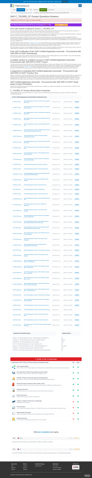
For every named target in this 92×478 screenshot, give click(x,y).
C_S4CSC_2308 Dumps (17, 272)
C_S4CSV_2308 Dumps (17, 278)
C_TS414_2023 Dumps (17, 325)
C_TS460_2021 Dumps (17, 179)
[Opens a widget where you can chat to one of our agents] (87, 475)
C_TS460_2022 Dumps (17, 255)
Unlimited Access (20, 9)
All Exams (13, 469)
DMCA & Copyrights (57, 469)
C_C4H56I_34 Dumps (17, 305)
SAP (16, 12)
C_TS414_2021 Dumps (17, 239)
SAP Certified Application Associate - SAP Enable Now (34, 189)
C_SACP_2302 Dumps (17, 250)
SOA (62, 350)
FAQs (31, 9)
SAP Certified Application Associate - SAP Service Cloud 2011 (36, 164)
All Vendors (13, 467)
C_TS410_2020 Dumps (17, 159)
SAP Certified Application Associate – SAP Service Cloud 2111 (36, 193)
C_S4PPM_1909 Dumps (17, 153)
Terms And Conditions (57, 467)
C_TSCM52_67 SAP (28, 66)
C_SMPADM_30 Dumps (17, 130)
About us (25, 467)
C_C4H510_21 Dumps (17, 193)
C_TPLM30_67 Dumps (17, 113)
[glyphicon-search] (80, 5)
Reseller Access (43, 9)
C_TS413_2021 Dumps (17, 204)
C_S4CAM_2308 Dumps (17, 261)
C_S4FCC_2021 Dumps (17, 222)
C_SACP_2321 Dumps (17, 309)
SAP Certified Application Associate (25, 12)
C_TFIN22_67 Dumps (17, 107)
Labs (27, 9)
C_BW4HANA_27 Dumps (17, 174)
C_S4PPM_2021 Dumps (17, 233)
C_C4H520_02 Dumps (17, 147)
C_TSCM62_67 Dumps (17, 124)
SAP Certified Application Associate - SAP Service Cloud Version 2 (36, 305)
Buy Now (77, 101)
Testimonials (36, 9)
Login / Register (51, 9)
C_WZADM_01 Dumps (17, 245)
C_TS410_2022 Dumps (17, 300)
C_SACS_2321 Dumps (17, 314)
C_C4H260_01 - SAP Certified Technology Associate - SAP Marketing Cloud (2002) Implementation (31, 350)
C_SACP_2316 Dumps (17, 295)
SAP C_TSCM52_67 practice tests (33, 42)
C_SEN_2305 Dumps (17, 189)
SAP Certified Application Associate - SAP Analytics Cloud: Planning (37, 250)
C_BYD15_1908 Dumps (17, 136)
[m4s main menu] (11, 9)
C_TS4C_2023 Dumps (17, 227)
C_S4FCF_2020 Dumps (17, 210)
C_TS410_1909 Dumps (17, 216)
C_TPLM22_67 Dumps (17, 142)
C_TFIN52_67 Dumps (17, 101)
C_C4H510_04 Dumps (17, 164)
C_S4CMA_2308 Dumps (17, 266)
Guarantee (25, 469)
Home (14, 9)
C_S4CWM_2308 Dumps (17, 284)
